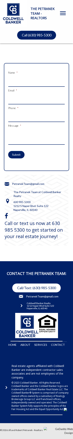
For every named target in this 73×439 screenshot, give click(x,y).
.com (41, 183)
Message (14, 125)
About (25, 344)
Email (12, 90)
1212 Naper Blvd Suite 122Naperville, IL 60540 (40, 307)
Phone (13, 108)
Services (40, 344)
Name (13, 72)
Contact (58, 344)
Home (12, 344)
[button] (62, 13)
